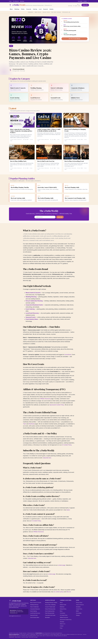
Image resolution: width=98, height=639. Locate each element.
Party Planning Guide (49, 613)
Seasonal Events (30, 317)
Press (61, 628)
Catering (35, 9)
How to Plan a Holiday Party (18, 161)
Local (40, 9)
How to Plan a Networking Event (74, 161)
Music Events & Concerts (33, 292)
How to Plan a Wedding (50, 604)
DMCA (77, 611)
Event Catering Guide (49, 611)
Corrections (62, 613)
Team (24, 424)
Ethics (61, 611)
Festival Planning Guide (50, 609)
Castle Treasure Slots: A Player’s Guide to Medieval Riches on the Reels (49, 130)
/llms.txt (68, 591)
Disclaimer (78, 606)
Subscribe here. (47, 457)
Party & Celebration (34, 606)
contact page (61, 565)
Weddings (22, 1)
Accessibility (78, 613)
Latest (10, 1)
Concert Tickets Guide (50, 606)
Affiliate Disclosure (45, 398)
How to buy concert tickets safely (72, 25)
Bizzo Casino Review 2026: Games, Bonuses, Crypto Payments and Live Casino (30, 54)
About (61, 602)
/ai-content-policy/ (58, 591)
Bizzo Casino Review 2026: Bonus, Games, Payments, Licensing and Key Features (21, 130)
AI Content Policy (67, 445)
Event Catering (30, 309)
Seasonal (45, 9)
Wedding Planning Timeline (51, 602)
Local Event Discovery (32, 313)
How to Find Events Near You (45, 161)
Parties (22, 9)
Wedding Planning (31, 296)
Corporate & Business (35, 609)
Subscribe (85, 5)
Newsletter (80, 1)
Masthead (31, 424)
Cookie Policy (79, 609)
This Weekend (16, 1)
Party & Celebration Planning (34, 301)
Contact (85, 1)
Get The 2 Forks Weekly (74, 38)
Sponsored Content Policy (57, 405)
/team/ (68, 510)
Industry (51, 9)
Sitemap (78, 615)
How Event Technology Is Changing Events (75, 130)
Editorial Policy (63, 609)
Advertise (62, 621)
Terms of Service (80, 604)
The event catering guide (70, 34)
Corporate (28, 9)
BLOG (11, 45)
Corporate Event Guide (50, 615)
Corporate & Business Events (34, 305)
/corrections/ (67, 354)
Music (11, 9)
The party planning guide (70, 30)
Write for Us (62, 623)
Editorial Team (63, 604)
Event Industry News (32, 319)
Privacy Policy (79, 602)
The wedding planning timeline (71, 21)
